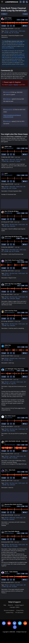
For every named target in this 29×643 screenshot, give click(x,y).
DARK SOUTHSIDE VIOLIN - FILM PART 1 (16, 442)
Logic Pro (13, 383)
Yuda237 (8, 285)
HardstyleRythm (10, 312)
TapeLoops (9, 262)
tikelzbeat (8, 238)
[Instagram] (15, 627)
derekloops (9, 19)
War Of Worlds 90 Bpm (12, 211)
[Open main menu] (2, 2)
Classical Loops (14, 31)
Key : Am (9, 586)
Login (4, 25)
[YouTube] (9, 623)
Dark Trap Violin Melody (12, 531)
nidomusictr (9, 175)
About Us (10, 605)
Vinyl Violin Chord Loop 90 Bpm (14, 260)
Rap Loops (12, 159)
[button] (27, 2)
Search (26, 14)
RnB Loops (12, 517)
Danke (7, 347)
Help (5, 605)
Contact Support (19, 605)
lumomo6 (7, 92)
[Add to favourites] (10, 25)
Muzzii (7, 573)
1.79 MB (3, 161)
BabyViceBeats (10, 533)
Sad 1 (6, 173)
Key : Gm (9, 546)
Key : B (8, 383)
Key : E (9, 275)
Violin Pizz (8, 345)
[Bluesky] (14, 623)
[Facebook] (4, 623)
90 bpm (7, 31)
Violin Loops (22, 31)
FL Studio (16, 32)
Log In (10, 84)
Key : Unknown (10, 161)
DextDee (8, 506)
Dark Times (8, 18)
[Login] (20, 2)
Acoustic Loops (14, 358)
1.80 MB (4, 226)
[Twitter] (20, 623)
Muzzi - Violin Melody (11, 572)
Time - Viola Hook (10, 470)
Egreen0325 (9, 417)
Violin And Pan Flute (11, 310)
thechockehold (10, 370)
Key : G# (9, 188)
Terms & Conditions (9, 610)
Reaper (18, 298)
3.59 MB (6, 32)
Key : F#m (9, 458)
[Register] (23, 2)
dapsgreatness (9, 109)
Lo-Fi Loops (13, 382)
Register (16, 84)
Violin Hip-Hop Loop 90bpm (13, 284)
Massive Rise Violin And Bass (13, 504)
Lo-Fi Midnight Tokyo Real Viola (14, 369)
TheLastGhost (9, 148)
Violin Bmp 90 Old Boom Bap (13, 236)
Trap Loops (13, 456)
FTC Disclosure (19, 612)
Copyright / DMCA (14, 607)
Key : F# (11, 32)
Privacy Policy (20, 610)
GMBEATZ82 (9, 213)
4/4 (2, 32)
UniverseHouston (10, 445)
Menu (4, 14)
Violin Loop (8, 146)
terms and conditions (7, 48)
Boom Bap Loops (14, 249)
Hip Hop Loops (14, 224)
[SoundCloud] (25, 623)
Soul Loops (12, 585)
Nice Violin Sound (10, 416)
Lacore (8, 471)
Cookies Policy (9, 612)
